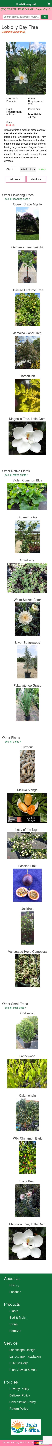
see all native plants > (16, 475)
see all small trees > (15, 1007)
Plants (13, 1311)
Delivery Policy (19, 1395)
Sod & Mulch (18, 1317)
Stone (13, 1324)
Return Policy (18, 1408)
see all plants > (13, 741)
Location (15, 1292)
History (14, 1285)
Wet (30, 103)
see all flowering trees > (17, 199)
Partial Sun (34, 109)
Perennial (11, 101)
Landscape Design (22, 1350)
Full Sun (10, 114)
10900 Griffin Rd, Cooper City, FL (34, 9)
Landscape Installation (25, 1356)
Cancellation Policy (22, 1402)
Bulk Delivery (18, 1363)
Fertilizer (15, 1331)
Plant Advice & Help (23, 1369)
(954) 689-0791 (8, 9)
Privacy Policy (19, 1389)
